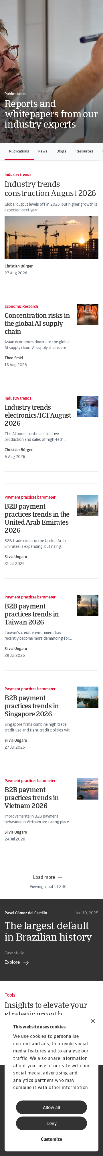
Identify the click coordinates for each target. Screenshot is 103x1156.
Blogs (61, 151)
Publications (19, 151)
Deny (52, 1124)
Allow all (51, 1108)
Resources (84, 151)
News (42, 151)
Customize (51, 1139)
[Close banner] (93, 1021)
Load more (44, 877)
